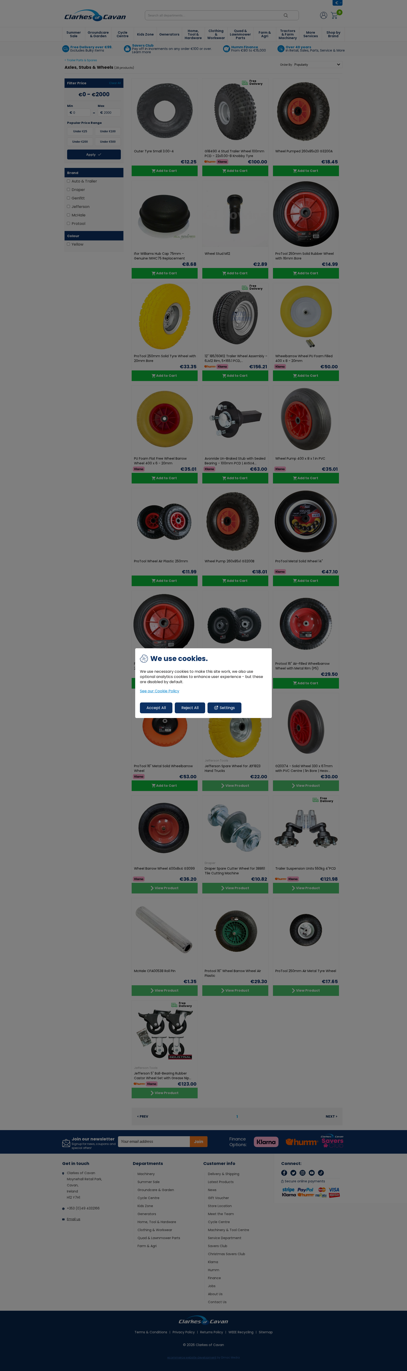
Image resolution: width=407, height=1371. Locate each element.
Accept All (156, 707)
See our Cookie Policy (159, 691)
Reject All (190, 707)
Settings (227, 707)
